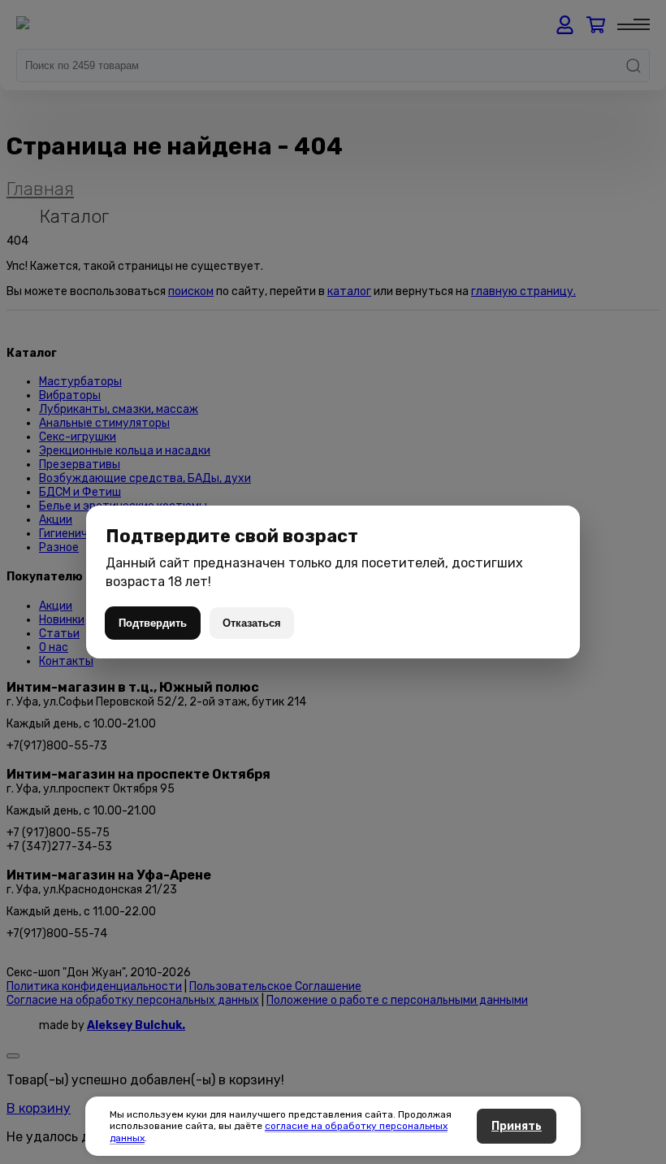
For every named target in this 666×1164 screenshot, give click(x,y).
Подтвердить (153, 623)
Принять (516, 1126)
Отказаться (252, 623)
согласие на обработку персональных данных (279, 1131)
